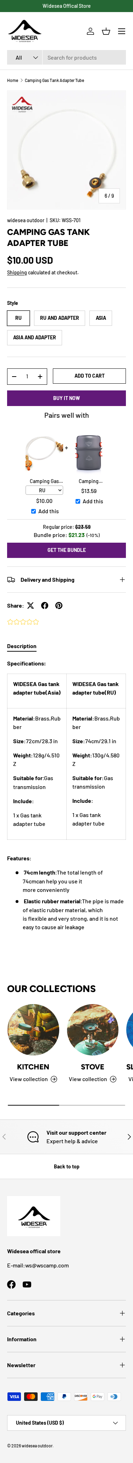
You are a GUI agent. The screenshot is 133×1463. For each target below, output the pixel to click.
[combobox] (66, 57)
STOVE (92, 1066)
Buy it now (66, 398)
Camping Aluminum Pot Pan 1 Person (88, 481)
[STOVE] (93, 1030)
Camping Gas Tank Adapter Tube (54, 80)
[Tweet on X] (30, 605)
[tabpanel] (66, 795)
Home (12, 80)
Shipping (17, 272)
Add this (48, 511)
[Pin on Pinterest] (59, 605)
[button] (106, 31)
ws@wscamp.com (47, 1265)
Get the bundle (67, 550)
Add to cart (89, 376)
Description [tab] (22, 645)
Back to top (66, 1166)
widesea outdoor (25, 220)
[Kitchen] (33, 1030)
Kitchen (33, 1066)
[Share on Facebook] (45, 605)
